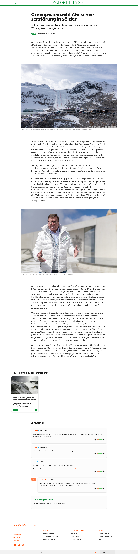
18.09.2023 (49, 33)
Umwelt (34, 33)
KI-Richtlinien (16, 540)
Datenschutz (16, 537)
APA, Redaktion (41, 33)
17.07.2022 (21, 410)
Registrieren (45, 505)
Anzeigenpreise (48, 533)
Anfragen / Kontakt (49, 539)
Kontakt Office (104, 533)
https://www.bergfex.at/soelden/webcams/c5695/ (69, 469)
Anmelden (36, 505)
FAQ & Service (76, 539)
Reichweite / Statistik (50, 536)
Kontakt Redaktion (105, 536)
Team (100, 539)
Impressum (16, 531)
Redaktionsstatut (17, 534)
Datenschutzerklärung (90, 552)
